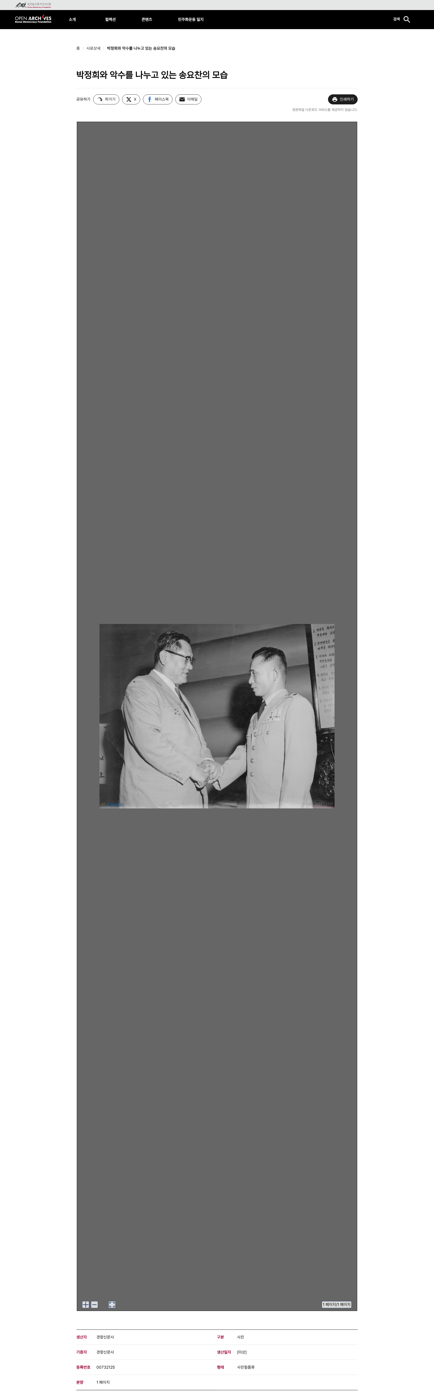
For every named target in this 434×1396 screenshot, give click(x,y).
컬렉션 (110, 19)
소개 (72, 19)
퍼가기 (110, 99)
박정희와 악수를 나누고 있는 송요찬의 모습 (141, 48)
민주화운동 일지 (191, 19)
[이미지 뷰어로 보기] (112, 1304)
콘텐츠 (147, 19)
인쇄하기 (347, 99)
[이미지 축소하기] (94, 1304)
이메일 (192, 99)
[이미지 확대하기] (85, 1304)
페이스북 (162, 99)
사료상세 (93, 48)
